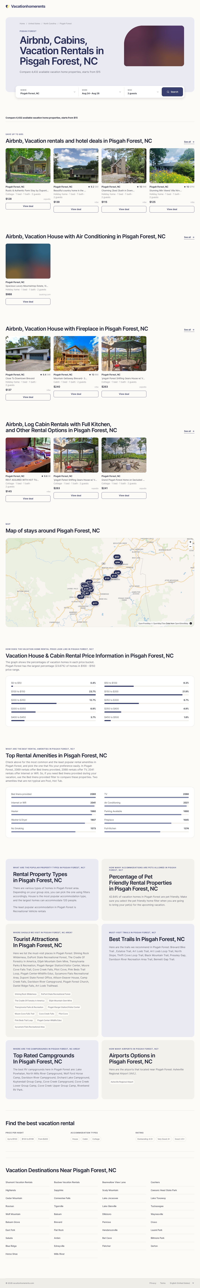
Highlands (11, 1190)
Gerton (154, 1246)
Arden (57, 1238)
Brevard (58, 1222)
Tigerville (58, 1206)
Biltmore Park (157, 1238)
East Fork (10, 1230)
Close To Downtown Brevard (20, 378)
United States (34, 23)
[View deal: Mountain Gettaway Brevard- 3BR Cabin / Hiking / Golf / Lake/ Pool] (76, 353)
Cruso (154, 1222)
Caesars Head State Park (164, 1190)
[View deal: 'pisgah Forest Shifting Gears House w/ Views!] (124, 353)
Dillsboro (106, 1214)
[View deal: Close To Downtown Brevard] (28, 353)
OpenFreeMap (144, 623)
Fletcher (106, 1246)
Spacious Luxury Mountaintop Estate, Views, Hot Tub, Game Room (39, 286)
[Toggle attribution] (191, 623)
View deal (28, 206)
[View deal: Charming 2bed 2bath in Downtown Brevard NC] (124, 165)
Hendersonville (110, 1230)
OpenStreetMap (181, 623)
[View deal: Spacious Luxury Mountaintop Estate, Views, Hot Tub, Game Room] (28, 261)
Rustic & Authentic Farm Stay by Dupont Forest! (30, 190)
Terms (162, 1283)
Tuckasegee (157, 1206)
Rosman (10, 1206)
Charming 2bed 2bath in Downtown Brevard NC (126, 190)
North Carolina (50, 23)
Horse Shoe (12, 1254)
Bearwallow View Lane (114, 1182)
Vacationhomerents (28, 6)
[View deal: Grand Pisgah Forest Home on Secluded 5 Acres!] (124, 455)
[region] (100, 582)
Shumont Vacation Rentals (19, 1182)
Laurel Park (156, 1230)
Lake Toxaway (158, 1198)
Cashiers (155, 1182)
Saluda (9, 1238)
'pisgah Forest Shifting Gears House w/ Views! (125, 378)
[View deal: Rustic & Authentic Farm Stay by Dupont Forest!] (28, 165)
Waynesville (157, 1214)
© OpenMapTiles (158, 623)
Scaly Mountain (110, 1190)
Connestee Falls (62, 1198)
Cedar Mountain (14, 1198)
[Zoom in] (190, 542)
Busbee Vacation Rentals (67, 1182)
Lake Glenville (109, 1206)
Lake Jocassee (110, 1198)
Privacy (153, 1283)
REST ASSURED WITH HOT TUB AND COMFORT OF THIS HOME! (39, 479)
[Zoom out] (190, 546)
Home (22, 23)
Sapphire (58, 1190)
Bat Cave (107, 1238)
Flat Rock (59, 1230)
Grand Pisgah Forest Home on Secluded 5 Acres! (126, 479)
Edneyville (59, 1246)
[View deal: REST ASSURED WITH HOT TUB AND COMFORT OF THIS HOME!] (28, 455)
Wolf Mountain (13, 1214)
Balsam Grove (13, 1222)
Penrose (106, 1222)
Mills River (59, 1254)
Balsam (58, 1214)
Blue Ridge (11, 1246)
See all (189, 141)
